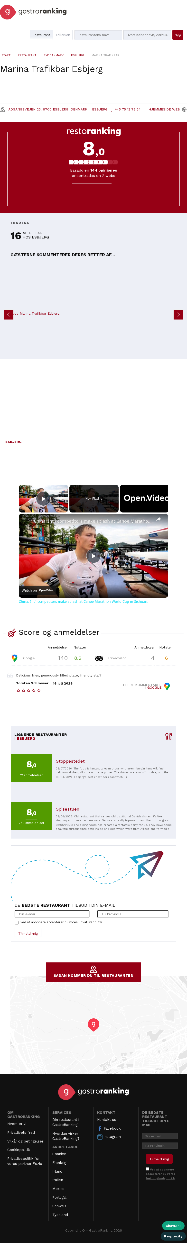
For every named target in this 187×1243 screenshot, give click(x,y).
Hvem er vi (16, 1124)
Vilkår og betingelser (25, 1141)
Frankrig (59, 1163)
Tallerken (62, 35)
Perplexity (173, 1236)
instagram (112, 1136)
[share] (158, 519)
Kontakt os (106, 1119)
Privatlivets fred (21, 1132)
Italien (57, 1180)
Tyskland (60, 1215)
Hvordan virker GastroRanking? (66, 1136)
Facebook (112, 1128)
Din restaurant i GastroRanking (65, 1122)
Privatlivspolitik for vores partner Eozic (24, 1161)
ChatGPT (173, 1226)
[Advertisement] (93, 397)
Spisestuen (67, 809)
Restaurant (41, 35)
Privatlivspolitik (90, 922)
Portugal (59, 1197)
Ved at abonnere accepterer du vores (61, 922)
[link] (26, 521)
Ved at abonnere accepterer (160, 1174)
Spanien (59, 1154)
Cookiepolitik (18, 1150)
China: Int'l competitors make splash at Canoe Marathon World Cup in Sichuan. (93, 521)
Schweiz (59, 1206)
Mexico (58, 1189)
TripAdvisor (116, 658)
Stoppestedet (70, 761)
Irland (57, 1171)
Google (28, 658)
